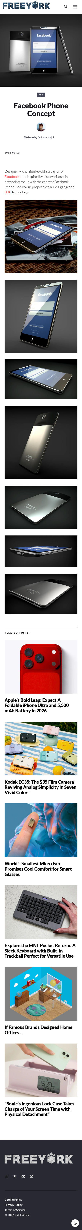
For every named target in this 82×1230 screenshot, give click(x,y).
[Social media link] (6, 1176)
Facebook (12, 176)
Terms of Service (15, 1210)
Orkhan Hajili (46, 137)
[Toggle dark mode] (75, 1223)
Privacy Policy (14, 1204)
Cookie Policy (13, 1199)
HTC (8, 192)
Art (41, 95)
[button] (65, 6)
